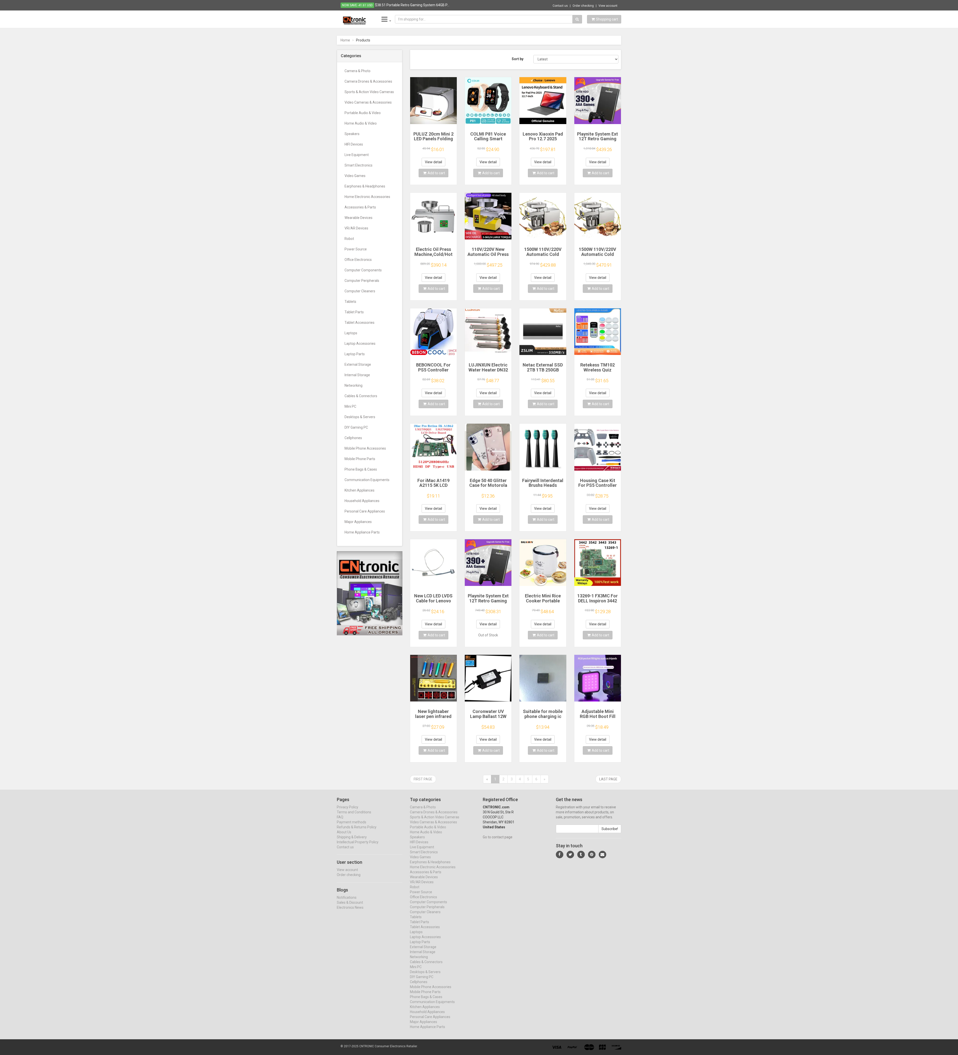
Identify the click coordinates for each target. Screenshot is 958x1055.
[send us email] (602, 854)
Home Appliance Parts (362, 532)
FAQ (340, 817)
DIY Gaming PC (356, 427)
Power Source (356, 249)
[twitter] (570, 854)
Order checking (583, 5)
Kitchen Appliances (359, 490)
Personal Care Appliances (365, 511)
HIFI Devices (354, 144)
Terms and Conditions (354, 812)
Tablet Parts (354, 312)
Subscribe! (609, 829)
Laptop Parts (355, 354)
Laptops (351, 333)
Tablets (350, 302)
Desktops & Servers (360, 417)
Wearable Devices (358, 218)
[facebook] (559, 854)
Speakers (352, 134)
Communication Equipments (367, 480)
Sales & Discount (350, 902)
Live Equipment (357, 155)
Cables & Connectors (361, 396)
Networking (353, 385)
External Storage (358, 364)
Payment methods (351, 822)
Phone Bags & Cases (361, 469)
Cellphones (353, 438)
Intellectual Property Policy (357, 842)
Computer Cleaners (360, 291)
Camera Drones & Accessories (368, 81)
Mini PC (350, 406)
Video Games (355, 176)
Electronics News (350, 907)
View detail (433, 162)
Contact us (560, 5)
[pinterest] (592, 854)
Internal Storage (357, 375)
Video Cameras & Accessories (368, 102)
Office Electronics (358, 260)
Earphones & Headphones (365, 186)
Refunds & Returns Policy (356, 827)
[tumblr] (581, 854)
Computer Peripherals (362, 281)
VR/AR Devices (356, 228)
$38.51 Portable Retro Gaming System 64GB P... (412, 5)
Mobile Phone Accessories (365, 448)
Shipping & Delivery (352, 837)
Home (345, 40)
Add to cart (436, 173)
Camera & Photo (357, 71)
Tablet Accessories (359, 323)
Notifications (347, 897)
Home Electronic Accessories (367, 197)
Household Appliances (362, 501)
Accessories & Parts (360, 207)
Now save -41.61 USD (357, 5)
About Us (344, 832)
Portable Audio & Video (363, 113)
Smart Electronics (358, 165)
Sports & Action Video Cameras (369, 92)
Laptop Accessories (360, 344)
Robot (349, 239)
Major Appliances (358, 522)
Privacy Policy (347, 807)
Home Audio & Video (361, 123)
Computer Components (363, 270)
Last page (608, 779)
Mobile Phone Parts (360, 459)
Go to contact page (497, 837)
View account (608, 5)
